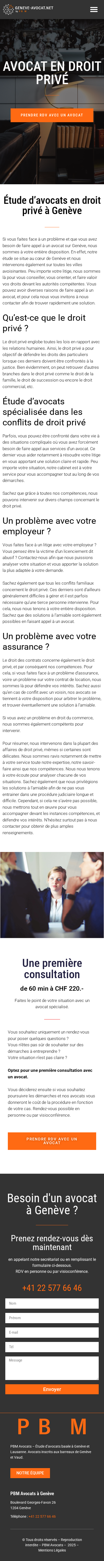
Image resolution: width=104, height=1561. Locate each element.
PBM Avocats (52, 1545)
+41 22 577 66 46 (42, 1516)
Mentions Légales (52, 1550)
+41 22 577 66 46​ (52, 1288)
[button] (94, 10)
